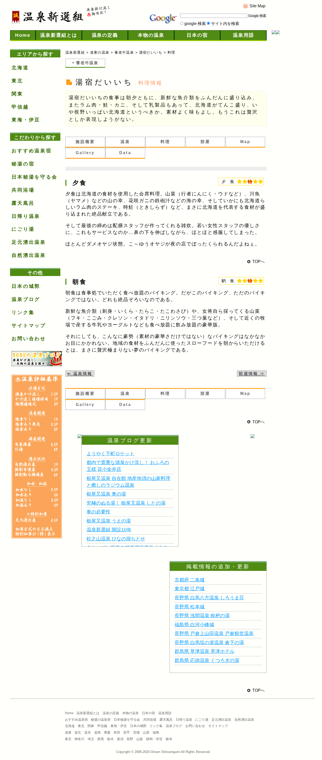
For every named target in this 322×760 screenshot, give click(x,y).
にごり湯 (23, 229)
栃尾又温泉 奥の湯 (106, 494)
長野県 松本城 (190, 606)
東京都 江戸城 (190, 588)
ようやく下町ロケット (110, 453)
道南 (97, 732)
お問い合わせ (29, 338)
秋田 (117, 732)
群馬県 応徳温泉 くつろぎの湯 (207, 660)
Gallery (85, 153)
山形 (146, 732)
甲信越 (20, 107)
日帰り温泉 (26, 216)
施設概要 (85, 142)
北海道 (20, 67)
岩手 (126, 732)
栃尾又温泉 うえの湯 (109, 521)
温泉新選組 (75, 52)
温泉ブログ (26, 299)
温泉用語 (243, 35)
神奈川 (79, 739)
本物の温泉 (151, 35)
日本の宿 (197, 35)
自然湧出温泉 (29, 255)
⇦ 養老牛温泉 (85, 63)
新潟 (120, 739)
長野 (130, 739)
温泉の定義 (105, 35)
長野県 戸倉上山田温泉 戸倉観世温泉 (214, 633)
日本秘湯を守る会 (35, 177)
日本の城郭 (26, 286)
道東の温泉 (99, 52)
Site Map (257, 6)
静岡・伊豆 (154, 739)
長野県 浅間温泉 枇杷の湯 (202, 615)
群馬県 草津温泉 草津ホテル (204, 651)
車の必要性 (98, 511)
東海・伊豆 (26, 119)
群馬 (100, 739)
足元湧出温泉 (29, 242)
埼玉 (91, 739)
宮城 (136, 732)
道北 (77, 732)
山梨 (139, 739)
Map (245, 142)
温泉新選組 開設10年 (109, 529)
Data (125, 153)
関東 (17, 93)
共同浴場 (23, 190)
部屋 (205, 142)
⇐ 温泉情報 (79, 373)
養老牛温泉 (124, 52)
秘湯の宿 (23, 163)
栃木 (110, 739)
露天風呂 (23, 203)
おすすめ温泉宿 (32, 150)
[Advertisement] (292, 119)
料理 (165, 142)
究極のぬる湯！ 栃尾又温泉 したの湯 (126, 503)
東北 (17, 80)
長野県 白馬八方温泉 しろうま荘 (209, 597)
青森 (107, 732)
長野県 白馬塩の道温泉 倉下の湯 (209, 642)
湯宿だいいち (151, 52)
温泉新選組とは (58, 35)
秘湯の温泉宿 (100, 719)
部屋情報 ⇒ (252, 373)
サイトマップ (29, 325)
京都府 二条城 (190, 579)
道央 (87, 732)
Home (23, 35)
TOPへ (258, 261)
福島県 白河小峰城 (194, 624)
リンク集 (23, 312)
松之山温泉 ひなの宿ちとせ (116, 538)
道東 (68, 732)
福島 (156, 732)
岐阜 (169, 739)
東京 (68, 739)
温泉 (125, 142)
